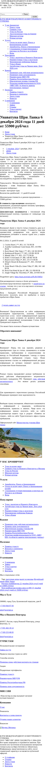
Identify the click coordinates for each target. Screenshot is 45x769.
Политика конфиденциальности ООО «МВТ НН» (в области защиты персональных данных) (25, 85)
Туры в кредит (15, 109)
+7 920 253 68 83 (7, 632)
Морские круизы (16, 36)
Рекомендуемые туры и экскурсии (24, 60)
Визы (12, 53)
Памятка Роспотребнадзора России (24, 79)
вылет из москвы (26, 579)
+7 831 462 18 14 (7, 628)
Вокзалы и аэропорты (18, 94)
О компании (10, 101)
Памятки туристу (7, 674)
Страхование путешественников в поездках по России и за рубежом (24, 50)
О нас (2, 707)
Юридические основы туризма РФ (24, 81)
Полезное (9, 90)
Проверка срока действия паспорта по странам (19, 662)
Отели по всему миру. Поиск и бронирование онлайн (22, 43)
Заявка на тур (5, 650)
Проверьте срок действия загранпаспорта (26, 73)
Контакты (14, 111)
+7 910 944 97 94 (7, 606)
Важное (8, 70)
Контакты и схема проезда (11, 715)
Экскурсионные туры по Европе (23, 34)
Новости (13, 98)
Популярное (10, 55)
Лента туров (15, 96)
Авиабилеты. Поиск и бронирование (25, 47)
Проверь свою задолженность (17, 526)
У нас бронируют (12, 25)
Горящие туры (15, 29)
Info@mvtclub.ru (6, 637)
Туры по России (16, 32)
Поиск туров (15, 27)
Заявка (12, 105)
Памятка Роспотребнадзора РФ (12, 682)
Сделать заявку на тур (10, 305)
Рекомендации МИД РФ (20, 77)
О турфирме (10, 757)
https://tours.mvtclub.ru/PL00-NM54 (28, 277)
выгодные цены (12, 579)
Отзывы (13, 107)
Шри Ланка (10, 581)
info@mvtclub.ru (6, 610)
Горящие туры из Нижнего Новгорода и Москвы (25, 469)
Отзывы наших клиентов (10, 719)
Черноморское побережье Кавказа (23, 62)
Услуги (8, 40)
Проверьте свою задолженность (23, 75)
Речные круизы (16, 38)
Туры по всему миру (13, 466)
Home (7, 132)
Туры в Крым (15, 64)
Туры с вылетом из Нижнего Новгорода (26, 57)
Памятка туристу (17, 92)
